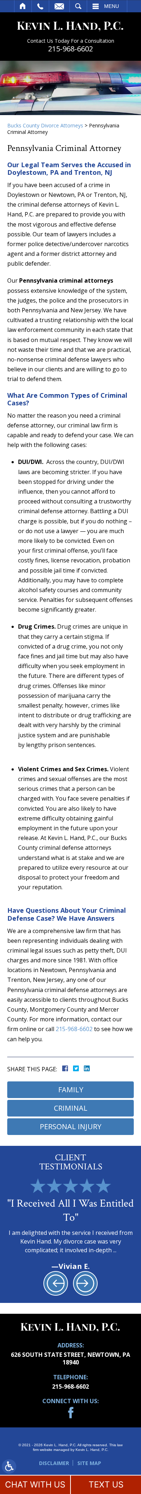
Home (22, 6)
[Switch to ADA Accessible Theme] (9, 1466)
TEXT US (106, 1485)
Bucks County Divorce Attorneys (45, 125)
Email (59, 6)
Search (78, 6)
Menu (111, 6)
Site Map (89, 1463)
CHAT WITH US (35, 1485)
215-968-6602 (70, 49)
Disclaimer (54, 1463)
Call (40, 6)
